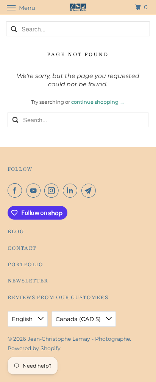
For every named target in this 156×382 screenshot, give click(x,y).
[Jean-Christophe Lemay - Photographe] (78, 7)
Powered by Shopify (34, 348)
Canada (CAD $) (79, 319)
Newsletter (28, 280)
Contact (22, 248)
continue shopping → (98, 102)
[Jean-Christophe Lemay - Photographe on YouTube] (35, 190)
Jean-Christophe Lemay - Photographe (79, 338)
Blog (16, 231)
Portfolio (25, 264)
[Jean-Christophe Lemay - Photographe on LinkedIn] (71, 190)
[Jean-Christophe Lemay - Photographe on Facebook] (16, 190)
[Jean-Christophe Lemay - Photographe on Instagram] (53, 190)
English (23, 319)
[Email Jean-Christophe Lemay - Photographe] (90, 190)
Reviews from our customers (58, 297)
